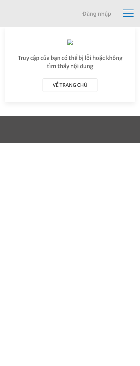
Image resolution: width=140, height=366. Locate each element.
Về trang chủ (70, 85)
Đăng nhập (97, 13)
